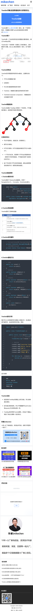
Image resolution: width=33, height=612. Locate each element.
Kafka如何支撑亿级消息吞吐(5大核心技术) (11, 568)
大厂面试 (10, 5)
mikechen (5, 32)
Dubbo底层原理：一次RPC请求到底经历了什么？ (13, 575)
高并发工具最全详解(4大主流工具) (10, 565)
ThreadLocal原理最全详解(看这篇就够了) (11, 582)
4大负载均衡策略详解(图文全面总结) (10, 578)
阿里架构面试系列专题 (23, 461)
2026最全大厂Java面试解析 (8, 476)
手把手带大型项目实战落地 (24, 476)
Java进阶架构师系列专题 (7, 461)
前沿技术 (23, 5)
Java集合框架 (12, 28)
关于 (28, 5)
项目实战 (16, 5)
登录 (16, 505)
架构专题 (3, 5)
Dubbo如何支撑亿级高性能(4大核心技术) (11, 572)
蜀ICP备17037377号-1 (16, 608)
